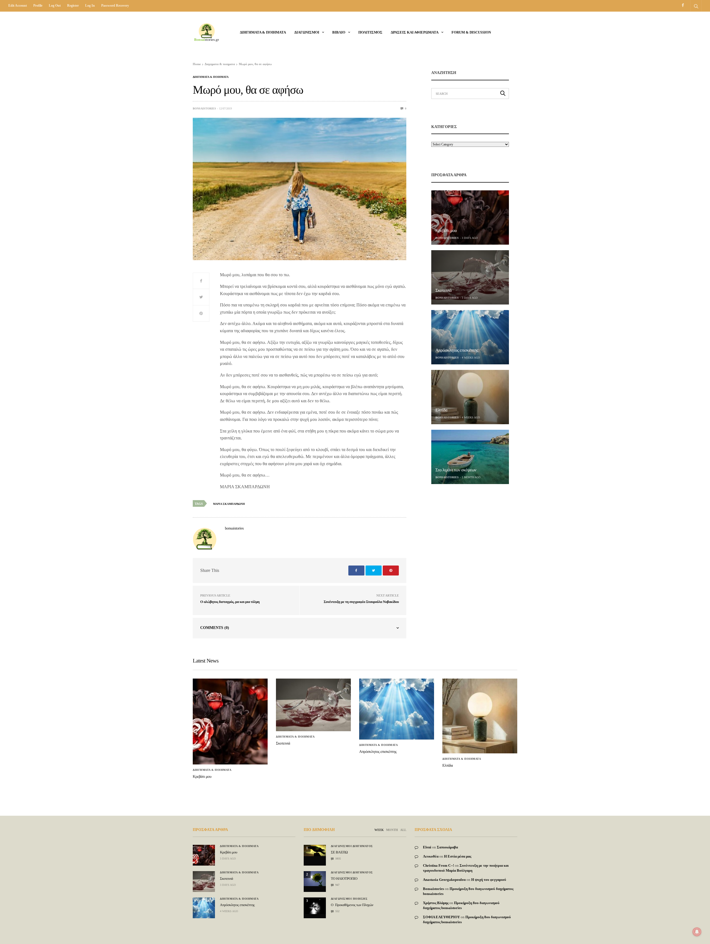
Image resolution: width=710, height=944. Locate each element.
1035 (337, 858)
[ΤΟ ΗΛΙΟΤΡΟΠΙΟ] (315, 878)
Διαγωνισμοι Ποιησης (349, 898)
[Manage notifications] (697, 931)
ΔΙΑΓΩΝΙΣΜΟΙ (306, 32)
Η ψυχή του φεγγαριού (488, 880)
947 (336, 884)
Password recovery (115, 5)
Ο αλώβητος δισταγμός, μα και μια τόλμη (230, 602)
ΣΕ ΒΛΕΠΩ (339, 852)
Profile (37, 5)
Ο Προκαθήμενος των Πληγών (352, 905)
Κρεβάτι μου (446, 230)
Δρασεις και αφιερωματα (414, 32)
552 (336, 911)
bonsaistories (204, 108)
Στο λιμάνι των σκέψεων (455, 470)
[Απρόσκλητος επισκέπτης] (470, 337)
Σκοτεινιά (443, 290)
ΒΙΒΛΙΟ (338, 32)
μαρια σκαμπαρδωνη (229, 503)
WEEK (379, 830)
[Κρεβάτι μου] (470, 217)
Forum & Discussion (471, 32)
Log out (55, 5)
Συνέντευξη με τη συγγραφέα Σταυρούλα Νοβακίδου (361, 602)
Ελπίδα (441, 410)
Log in (90, 5)
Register (73, 5)
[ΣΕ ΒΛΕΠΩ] (315, 850)
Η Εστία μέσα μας (457, 856)
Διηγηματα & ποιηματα (263, 32)
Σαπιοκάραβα (447, 847)
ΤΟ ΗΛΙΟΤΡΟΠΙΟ (344, 878)
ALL (403, 830)
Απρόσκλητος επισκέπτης (456, 350)
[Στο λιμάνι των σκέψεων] (470, 457)
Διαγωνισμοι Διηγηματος (352, 846)
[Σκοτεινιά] (470, 277)
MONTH (392, 830)
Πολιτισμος (370, 32)
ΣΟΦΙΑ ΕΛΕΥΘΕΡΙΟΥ (441, 917)
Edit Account (17, 5)
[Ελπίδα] (470, 397)
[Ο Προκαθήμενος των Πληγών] (315, 905)
